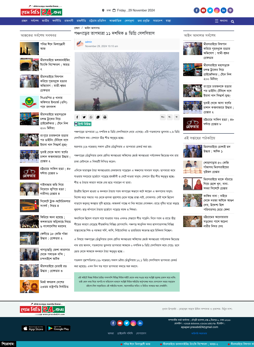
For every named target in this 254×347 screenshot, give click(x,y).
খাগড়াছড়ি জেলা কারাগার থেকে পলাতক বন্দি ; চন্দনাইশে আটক (55, 254)
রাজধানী (68, 21)
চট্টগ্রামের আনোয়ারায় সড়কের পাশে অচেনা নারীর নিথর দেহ (216, 221)
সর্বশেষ (35, 21)
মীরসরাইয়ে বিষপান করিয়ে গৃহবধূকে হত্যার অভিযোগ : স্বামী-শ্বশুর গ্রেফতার (53, 84)
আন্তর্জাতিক (115, 21)
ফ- (169, 117)
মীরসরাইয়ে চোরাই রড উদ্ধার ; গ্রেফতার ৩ (53, 268)
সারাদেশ (157, 21)
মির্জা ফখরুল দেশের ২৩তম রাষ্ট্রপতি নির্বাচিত (54, 284)
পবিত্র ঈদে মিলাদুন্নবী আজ (132, 344)
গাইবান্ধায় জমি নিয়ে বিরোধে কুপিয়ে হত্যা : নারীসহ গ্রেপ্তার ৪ (53, 189)
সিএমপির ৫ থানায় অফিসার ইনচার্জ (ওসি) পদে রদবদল (53, 102)
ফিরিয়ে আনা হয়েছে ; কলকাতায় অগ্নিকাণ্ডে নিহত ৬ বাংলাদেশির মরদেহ (55, 222)
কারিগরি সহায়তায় (199, 333)
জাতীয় (45, 21)
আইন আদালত (92, 28)
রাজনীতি (81, 21)
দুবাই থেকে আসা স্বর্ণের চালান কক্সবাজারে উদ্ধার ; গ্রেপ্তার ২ (55, 157)
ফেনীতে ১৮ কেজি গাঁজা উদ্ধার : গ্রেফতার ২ (54, 236)
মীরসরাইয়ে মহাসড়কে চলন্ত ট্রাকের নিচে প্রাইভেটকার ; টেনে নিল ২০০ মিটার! (54, 121)
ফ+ (162, 117)
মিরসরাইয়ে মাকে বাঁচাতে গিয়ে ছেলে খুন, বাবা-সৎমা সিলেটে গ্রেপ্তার (218, 184)
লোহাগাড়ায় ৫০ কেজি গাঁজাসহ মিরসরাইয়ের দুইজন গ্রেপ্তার (216, 167)
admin (88, 42)
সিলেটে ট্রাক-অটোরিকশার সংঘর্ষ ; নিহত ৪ (55, 203)
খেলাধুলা (129, 21)
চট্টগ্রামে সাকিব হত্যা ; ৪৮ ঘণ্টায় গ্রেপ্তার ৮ (55, 171)
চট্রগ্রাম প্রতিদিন (97, 21)
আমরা (111, 333)
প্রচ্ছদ (24, 21)
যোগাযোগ (141, 333)
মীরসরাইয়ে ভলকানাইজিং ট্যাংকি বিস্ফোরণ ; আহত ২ (55, 64)
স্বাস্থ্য (168, 21)
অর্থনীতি (56, 21)
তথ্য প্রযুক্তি (144, 21)
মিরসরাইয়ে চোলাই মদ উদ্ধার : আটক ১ (217, 149)
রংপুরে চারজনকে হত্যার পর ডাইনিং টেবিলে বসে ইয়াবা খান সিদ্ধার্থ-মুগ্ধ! (54, 140)
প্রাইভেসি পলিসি (125, 333)
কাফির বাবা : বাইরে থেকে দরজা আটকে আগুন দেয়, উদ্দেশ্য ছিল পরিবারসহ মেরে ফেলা (219, 203)
